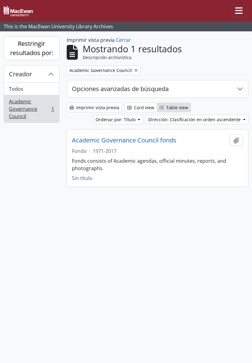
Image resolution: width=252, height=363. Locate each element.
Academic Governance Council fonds (124, 140)
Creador (20, 74)
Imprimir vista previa (97, 107)
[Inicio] (21, 11)
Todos (16, 89)
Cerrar (123, 40)
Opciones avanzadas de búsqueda (120, 89)
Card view (143, 107)
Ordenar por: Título (116, 119)
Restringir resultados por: (31, 48)
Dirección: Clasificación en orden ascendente (195, 119)
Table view (176, 107)
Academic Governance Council (31, 109)
